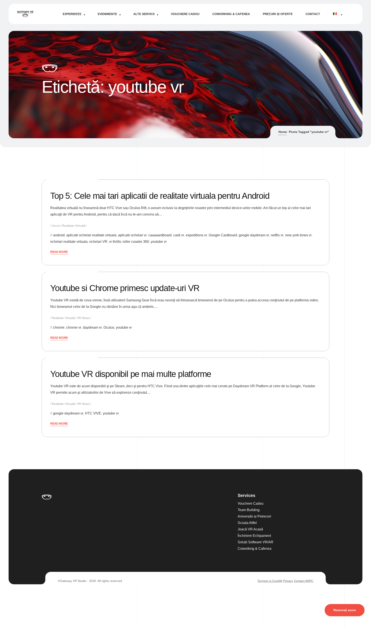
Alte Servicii (144, 14)
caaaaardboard (160, 235)
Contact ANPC (303, 581)
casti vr (178, 235)
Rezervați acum (344, 610)
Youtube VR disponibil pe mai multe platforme (130, 374)
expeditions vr (196, 235)
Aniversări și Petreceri (254, 516)
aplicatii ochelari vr (132, 235)
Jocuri (56, 225)
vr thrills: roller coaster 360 (129, 241)
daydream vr (92, 327)
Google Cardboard (223, 235)
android (59, 235)
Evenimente (107, 14)
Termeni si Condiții (269, 581)
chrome (58, 327)
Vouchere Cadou (185, 14)
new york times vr (298, 235)
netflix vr (277, 235)
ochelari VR (98, 241)
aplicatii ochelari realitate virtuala (91, 235)
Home (282, 132)
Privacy (288, 581)
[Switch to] (337, 14)
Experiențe (72, 14)
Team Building (249, 510)
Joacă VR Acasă (250, 529)
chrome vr (73, 327)
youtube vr (159, 241)
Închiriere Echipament (254, 535)
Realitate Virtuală (73, 225)
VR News (83, 318)
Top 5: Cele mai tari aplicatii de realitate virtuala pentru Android (159, 195)
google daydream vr (254, 235)
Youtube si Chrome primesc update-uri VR (124, 288)
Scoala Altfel (247, 523)
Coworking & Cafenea (231, 14)
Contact (313, 14)
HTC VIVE (93, 413)
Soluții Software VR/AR (255, 542)
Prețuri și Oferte (278, 14)
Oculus (108, 327)
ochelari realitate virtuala (69, 241)
